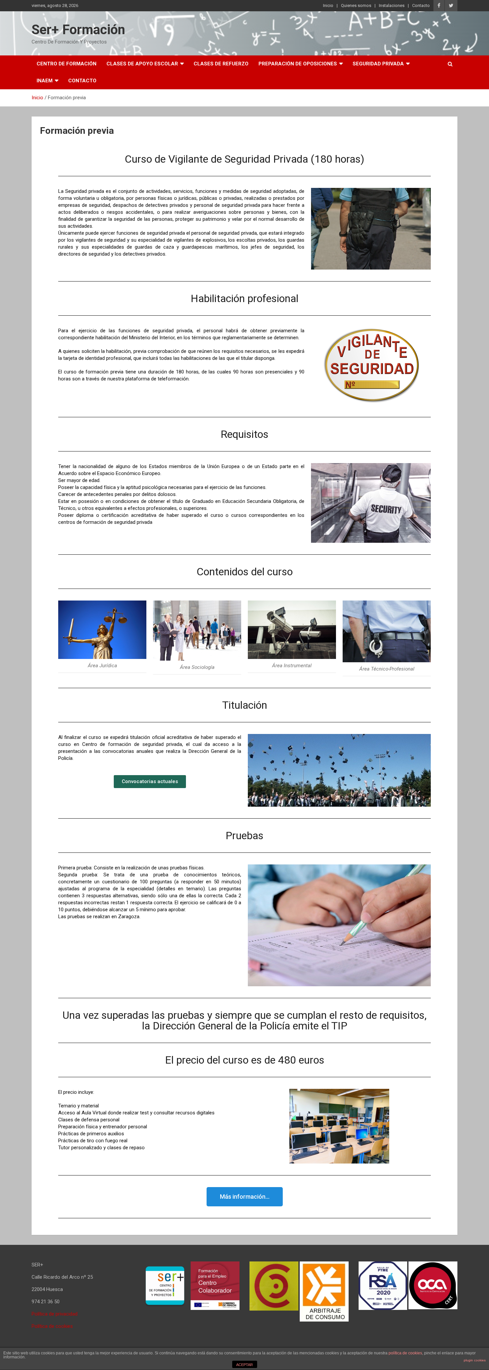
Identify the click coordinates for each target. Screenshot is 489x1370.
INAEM (45, 81)
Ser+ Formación (78, 30)
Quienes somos (356, 5)
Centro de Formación (66, 64)
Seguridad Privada (378, 64)
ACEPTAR (244, 1365)
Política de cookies (52, 1326)
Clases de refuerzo (221, 64)
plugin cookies (475, 1360)
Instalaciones (392, 5)
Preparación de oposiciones (297, 64)
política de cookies (405, 1353)
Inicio (328, 5)
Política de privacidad (55, 1314)
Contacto (421, 5)
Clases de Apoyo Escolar (142, 64)
